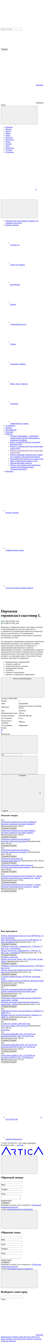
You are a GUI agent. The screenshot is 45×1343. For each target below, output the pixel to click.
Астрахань (10, 152)
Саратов (9, 150)
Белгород (9, 137)
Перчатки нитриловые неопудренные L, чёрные (20, 887)
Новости (9, 434)
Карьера (9, 428)
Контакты (9, 471)
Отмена (4, 49)
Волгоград (10, 140)
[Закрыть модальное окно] (19, 115)
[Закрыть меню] (19, 209)
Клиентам (9, 432)
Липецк (9, 144)
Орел (8, 146)
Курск (8, 142)
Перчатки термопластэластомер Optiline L (17, 833)
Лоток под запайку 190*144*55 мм (14, 1026)
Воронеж (9, 127)
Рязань (8, 133)
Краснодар (10, 148)
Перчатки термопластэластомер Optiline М (17, 824)
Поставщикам (11, 430)
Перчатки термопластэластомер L (14, 852)
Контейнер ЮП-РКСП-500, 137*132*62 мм (18, 1047)
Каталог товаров (12, 225)
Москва (9, 129)
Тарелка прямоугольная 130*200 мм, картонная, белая (22, 981)
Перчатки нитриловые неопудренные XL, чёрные (20, 878)
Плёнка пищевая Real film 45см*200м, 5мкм (18, 991)
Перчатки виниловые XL (11, 861)
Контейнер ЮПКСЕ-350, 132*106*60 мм (17, 1058)
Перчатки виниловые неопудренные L (16, 867)
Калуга (8, 131)
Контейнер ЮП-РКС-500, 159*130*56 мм (17, 1036)
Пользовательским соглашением (20, 1209)
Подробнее (5, 1030)
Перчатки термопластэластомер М (14, 841)
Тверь (8, 135)
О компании (10, 426)
